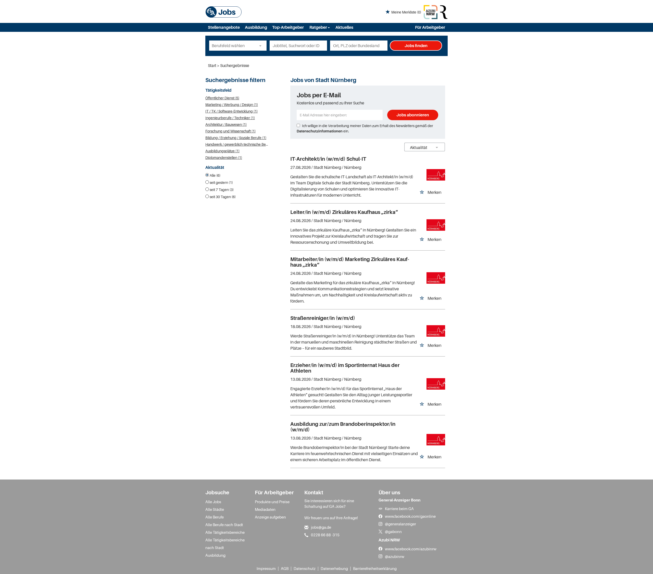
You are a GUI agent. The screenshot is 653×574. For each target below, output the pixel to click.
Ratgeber (318, 27)
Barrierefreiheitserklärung (375, 568)
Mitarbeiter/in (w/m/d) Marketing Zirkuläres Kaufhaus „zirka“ (349, 262)
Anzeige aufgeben (270, 517)
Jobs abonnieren (412, 114)
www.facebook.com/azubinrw (410, 548)
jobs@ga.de (321, 527)
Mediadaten (265, 509)
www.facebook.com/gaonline (410, 516)
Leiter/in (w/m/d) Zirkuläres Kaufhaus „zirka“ (344, 212)
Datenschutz (305, 568)
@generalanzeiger (400, 524)
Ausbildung (256, 27)
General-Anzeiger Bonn (399, 500)
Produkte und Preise (272, 501)
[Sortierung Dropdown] (437, 147)
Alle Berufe (214, 517)
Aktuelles (344, 27)
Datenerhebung (334, 568)
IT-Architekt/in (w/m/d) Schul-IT (328, 159)
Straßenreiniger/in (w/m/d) (322, 318)
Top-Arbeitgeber (288, 27)
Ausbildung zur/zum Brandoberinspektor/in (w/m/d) (342, 427)
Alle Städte (214, 509)
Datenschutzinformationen (320, 131)
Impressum (266, 568)
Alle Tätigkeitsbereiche (225, 532)
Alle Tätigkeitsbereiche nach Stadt (225, 544)
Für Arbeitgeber (430, 27)
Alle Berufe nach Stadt (224, 524)
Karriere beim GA (399, 508)
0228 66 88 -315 (325, 534)
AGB (284, 568)
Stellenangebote (224, 27)
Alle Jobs (213, 501)
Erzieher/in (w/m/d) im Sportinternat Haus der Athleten (345, 368)
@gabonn (393, 531)
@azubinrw (394, 556)
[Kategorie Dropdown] (261, 45)
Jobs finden (416, 45)
